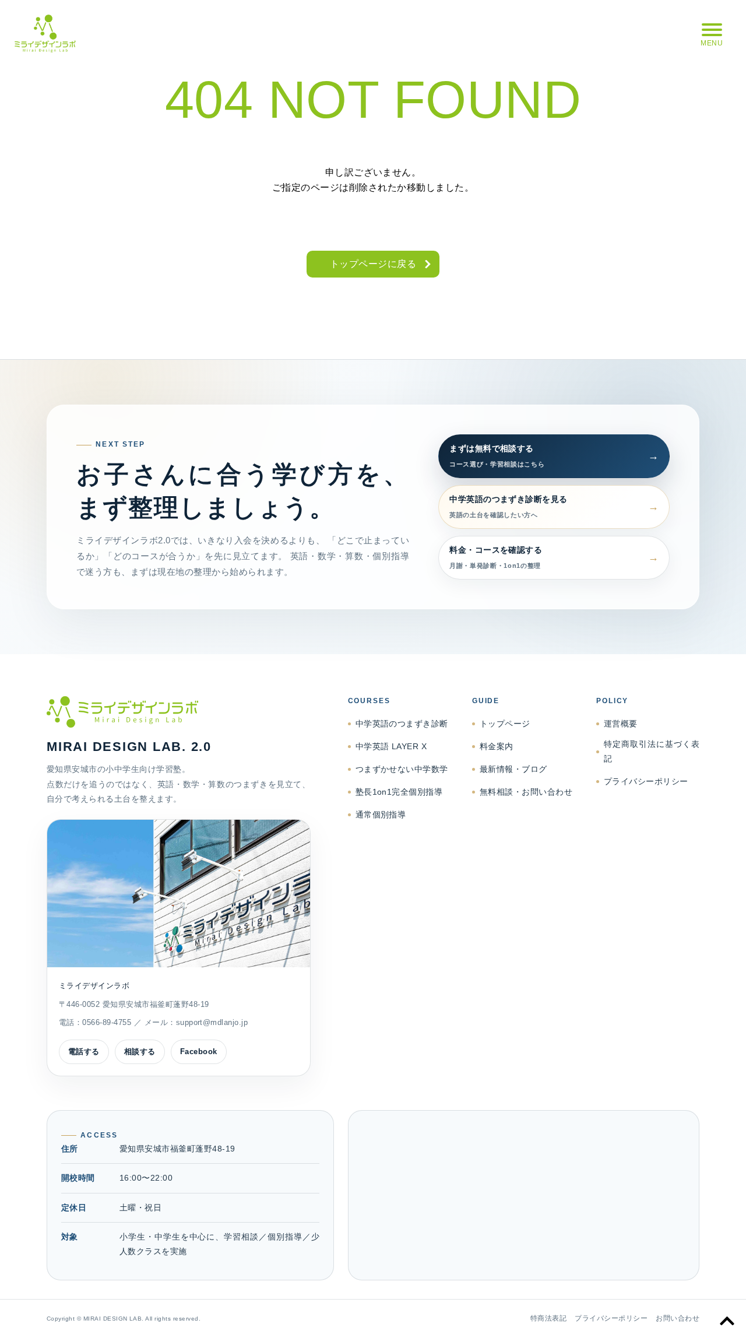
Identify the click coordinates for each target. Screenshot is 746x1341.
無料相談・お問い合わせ (526, 791)
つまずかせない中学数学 (402, 769)
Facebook (198, 1051)
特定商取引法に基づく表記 (651, 751)
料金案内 (496, 746)
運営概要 (621, 723)
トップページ (505, 723)
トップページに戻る (373, 264)
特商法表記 (548, 1318)
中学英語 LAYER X (391, 746)
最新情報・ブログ (513, 769)
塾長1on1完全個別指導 (399, 791)
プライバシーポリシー (646, 781)
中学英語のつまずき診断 (402, 723)
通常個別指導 (381, 814)
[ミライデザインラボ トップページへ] (179, 712)
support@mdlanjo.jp (212, 1022)
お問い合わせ (677, 1318)
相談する (140, 1051)
